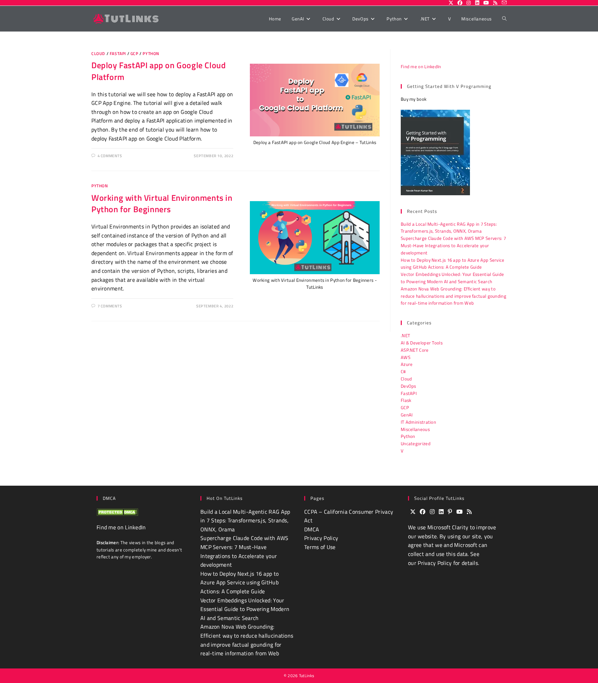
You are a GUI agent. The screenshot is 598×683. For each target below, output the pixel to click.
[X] (413, 511)
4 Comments (110, 156)
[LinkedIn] (441, 511)
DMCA (311, 529)
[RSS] (469, 511)
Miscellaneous (415, 429)
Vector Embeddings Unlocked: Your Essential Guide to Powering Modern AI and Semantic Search (452, 278)
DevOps (408, 386)
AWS (405, 357)
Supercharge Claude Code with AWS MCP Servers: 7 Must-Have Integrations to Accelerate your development (453, 245)
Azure (407, 364)
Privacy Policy (321, 538)
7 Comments (110, 306)
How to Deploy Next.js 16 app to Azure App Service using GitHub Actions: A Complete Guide (453, 264)
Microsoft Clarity (447, 527)
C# (403, 371)
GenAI (407, 414)
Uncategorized (416, 443)
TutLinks (306, 675)
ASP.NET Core (415, 350)
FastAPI (118, 53)
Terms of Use (320, 547)
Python (151, 53)
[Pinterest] (450, 511)
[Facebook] (422, 511)
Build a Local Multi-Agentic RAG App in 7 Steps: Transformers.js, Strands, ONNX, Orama (449, 228)
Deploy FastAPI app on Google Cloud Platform (158, 71)
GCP (134, 53)
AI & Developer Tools (422, 342)
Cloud (98, 53)
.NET (405, 335)
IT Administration (418, 422)
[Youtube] (459, 511)
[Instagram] (432, 511)
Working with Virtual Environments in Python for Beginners (162, 203)
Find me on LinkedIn (421, 66)
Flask (406, 400)
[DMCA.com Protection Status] (117, 511)
